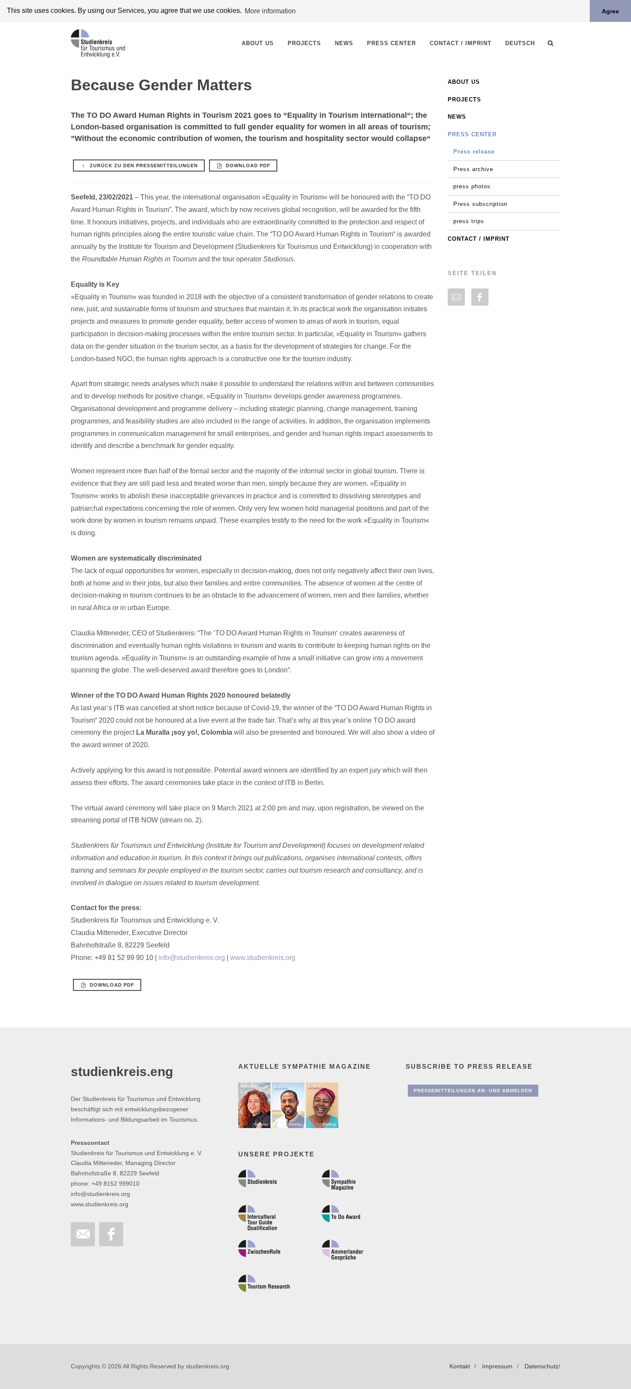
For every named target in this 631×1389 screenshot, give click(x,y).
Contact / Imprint (479, 239)
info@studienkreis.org (191, 957)
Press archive (473, 169)
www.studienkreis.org (262, 957)
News (457, 116)
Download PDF (247, 165)
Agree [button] (610, 11)
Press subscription (480, 204)
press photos (472, 186)
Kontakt (459, 1366)
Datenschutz (541, 1366)
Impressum (497, 1366)
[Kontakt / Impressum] (83, 1234)
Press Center (472, 134)
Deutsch (520, 43)
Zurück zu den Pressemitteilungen (143, 165)
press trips (468, 221)
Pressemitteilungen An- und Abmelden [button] (473, 1090)
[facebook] (479, 297)
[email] (456, 297)
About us (464, 82)
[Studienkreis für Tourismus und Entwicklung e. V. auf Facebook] (111, 1234)
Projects (464, 99)
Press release (473, 151)
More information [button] (270, 11)
